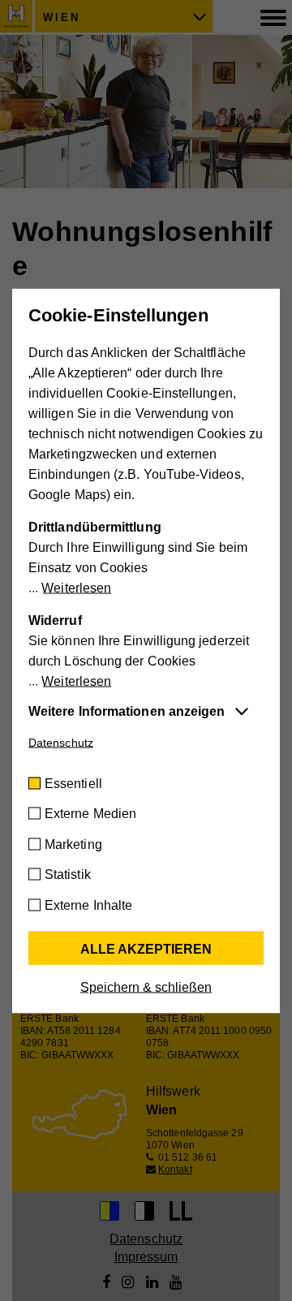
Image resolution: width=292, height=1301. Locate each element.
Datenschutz (60, 741)
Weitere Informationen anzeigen (126, 710)
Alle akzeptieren (146, 948)
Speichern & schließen (146, 986)
